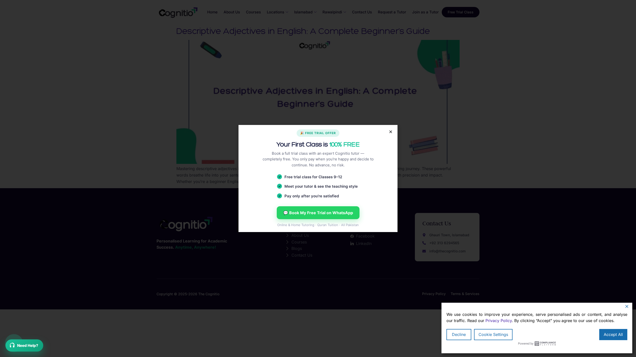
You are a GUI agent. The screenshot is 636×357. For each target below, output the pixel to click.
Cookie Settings (493, 334)
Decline (459, 334)
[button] (391, 132)
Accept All (613, 334)
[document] (318, 178)
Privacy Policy (498, 320)
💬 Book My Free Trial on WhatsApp (318, 212)
